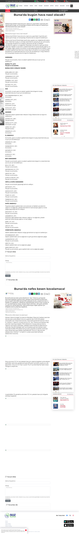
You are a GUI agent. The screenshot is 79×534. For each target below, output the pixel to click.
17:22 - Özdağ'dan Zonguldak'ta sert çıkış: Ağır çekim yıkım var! (23, 11)
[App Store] (66, 525)
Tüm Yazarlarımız (70, 120)
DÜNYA (31, 5)
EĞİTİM (52, 5)
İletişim (6, 522)
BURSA (20, 5)
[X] (70, 515)
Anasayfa (9, 1)
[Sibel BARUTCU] (55, 399)
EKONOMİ (46, 5)
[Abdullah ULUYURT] (55, 406)
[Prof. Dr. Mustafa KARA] (55, 132)
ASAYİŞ (67, 5)
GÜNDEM (26, 5)
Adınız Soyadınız (10, 256)
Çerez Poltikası (8, 523)
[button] (53, 129)
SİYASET (41, 5)
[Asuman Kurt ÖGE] (55, 125)
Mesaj (7, 260)
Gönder (8, 275)
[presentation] (35, 11)
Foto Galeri (16, 1)
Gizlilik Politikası (8, 524)
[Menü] (6, 1)
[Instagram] (73, 515)
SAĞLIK (56, 5)
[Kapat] (26, 530)
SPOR (36, 5)
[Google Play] (66, 521)
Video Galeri (21, 1)
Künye (6, 521)
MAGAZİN (62, 5)
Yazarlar (12, 1)
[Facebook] (67, 515)
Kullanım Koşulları (8, 526)
